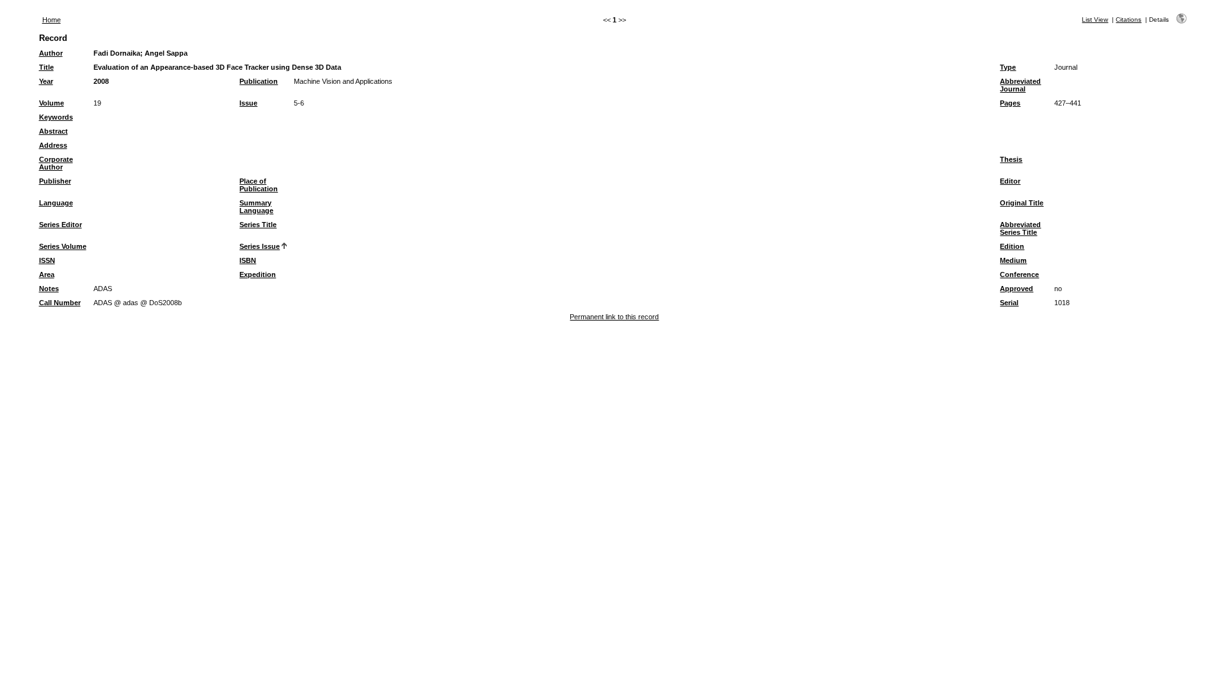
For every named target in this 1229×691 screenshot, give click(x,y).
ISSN (47, 260)
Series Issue (259, 246)
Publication (258, 81)
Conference (1019, 274)
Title (46, 67)
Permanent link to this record (614, 317)
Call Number (60, 302)
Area (46, 274)
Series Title (258, 224)
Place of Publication (258, 185)
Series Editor (60, 224)
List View (1095, 19)
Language (56, 203)
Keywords (56, 117)
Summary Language (256, 206)
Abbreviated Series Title (1020, 228)
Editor (1010, 181)
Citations (1128, 19)
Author (51, 53)
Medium (1013, 260)
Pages (1010, 103)
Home (51, 20)
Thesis (1011, 159)
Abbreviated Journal (1020, 85)
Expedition (257, 274)
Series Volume (62, 246)
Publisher (55, 181)
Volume (51, 103)
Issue (248, 103)
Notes (49, 288)
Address (53, 145)
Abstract (53, 131)
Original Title (1021, 203)
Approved (1016, 288)
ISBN (247, 260)
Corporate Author (56, 163)
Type (1008, 67)
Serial (1009, 302)
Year (46, 81)
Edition (1012, 246)
